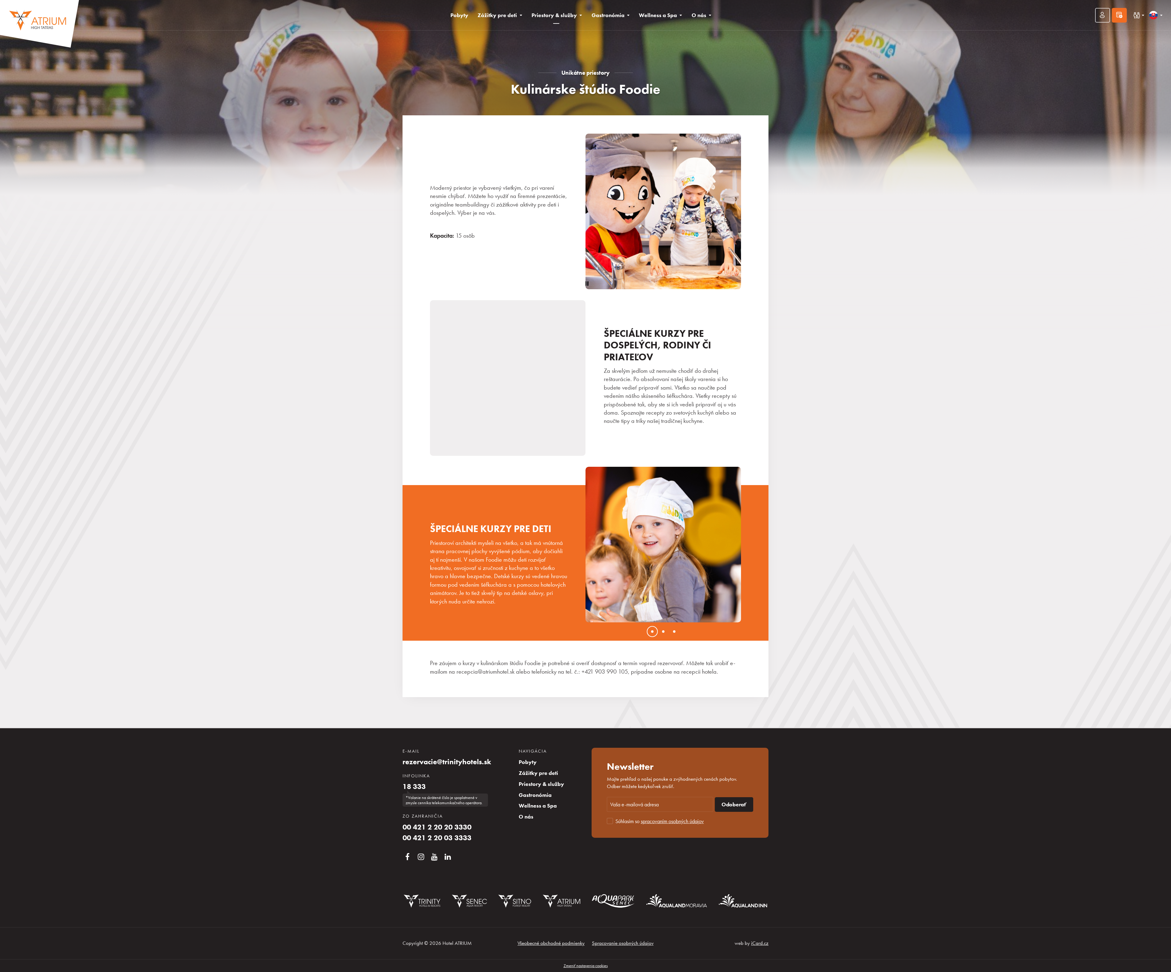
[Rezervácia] (1119, 15)
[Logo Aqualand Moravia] (676, 900)
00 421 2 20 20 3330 (437, 827)
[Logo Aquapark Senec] (613, 901)
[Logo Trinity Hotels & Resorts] (422, 901)
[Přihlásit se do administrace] (1165, 966)
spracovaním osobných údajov (672, 821)
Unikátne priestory (585, 73)
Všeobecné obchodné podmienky (551, 943)
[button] (601, 544)
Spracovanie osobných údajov (623, 943)
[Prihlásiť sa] (1102, 15)
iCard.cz (759, 943)
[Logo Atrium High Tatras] (561, 901)
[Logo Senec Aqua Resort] (469, 901)
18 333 (414, 786)
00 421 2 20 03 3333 (437, 837)
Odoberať (734, 804)
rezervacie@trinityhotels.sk (447, 761)
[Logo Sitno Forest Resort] (514, 901)
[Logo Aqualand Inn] (743, 901)
